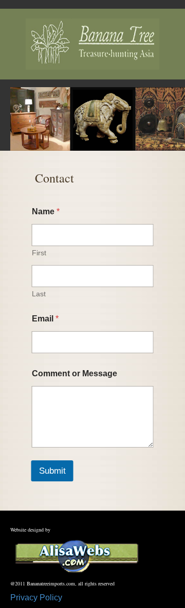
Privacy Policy (36, 597)
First (39, 253)
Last (39, 294)
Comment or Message (74, 373)
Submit (52, 471)
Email (45, 318)
